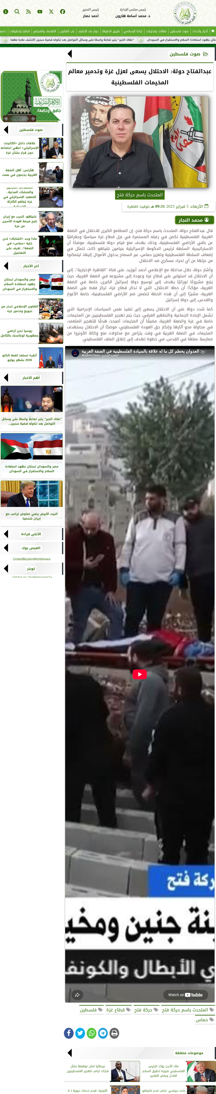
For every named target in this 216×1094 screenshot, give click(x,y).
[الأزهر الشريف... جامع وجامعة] (31, 96)
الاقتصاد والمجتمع (44, 31)
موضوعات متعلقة (189, 1053)
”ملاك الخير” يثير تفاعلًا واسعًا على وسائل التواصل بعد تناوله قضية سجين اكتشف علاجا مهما (106, 39)
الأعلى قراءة (31, 534)
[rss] (28, 12)
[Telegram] (103, 1033)
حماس (202, 1020)
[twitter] (51, 12)
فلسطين (89, 1010)
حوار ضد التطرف (88, 31)
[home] (212, 31)
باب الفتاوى (67, 31)
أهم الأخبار (31, 378)
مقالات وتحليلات (156, 31)
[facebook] (62, 12)
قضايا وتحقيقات (20, 31)
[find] (17, 12)
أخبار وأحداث (200, 31)
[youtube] (40, 12)
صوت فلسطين (179, 31)
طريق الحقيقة (111, 31)
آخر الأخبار (31, 266)
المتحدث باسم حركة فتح (185, 1010)
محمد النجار (191, 220)
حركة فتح (144, 1010)
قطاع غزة (116, 1010)
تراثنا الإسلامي (132, 31)
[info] (5, 12)
